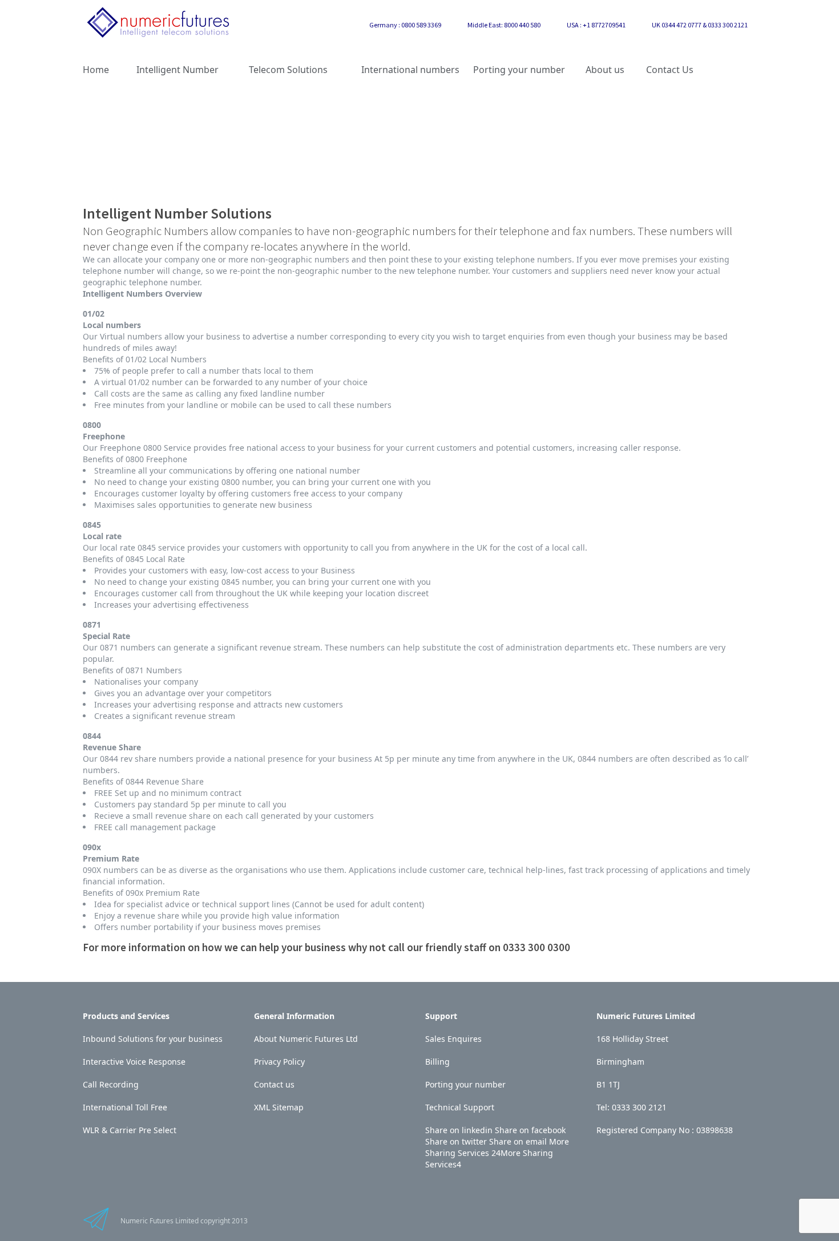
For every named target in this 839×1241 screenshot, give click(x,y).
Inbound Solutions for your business (153, 1038)
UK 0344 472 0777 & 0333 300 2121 (700, 25)
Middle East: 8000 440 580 (503, 25)
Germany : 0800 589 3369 (405, 25)
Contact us (274, 1084)
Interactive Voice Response (134, 1061)
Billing (437, 1061)
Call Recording (111, 1084)
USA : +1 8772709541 (596, 25)
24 (496, 1152)
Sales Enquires (453, 1038)
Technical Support (459, 1107)
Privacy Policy (279, 1061)
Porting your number (465, 1084)
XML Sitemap (279, 1107)
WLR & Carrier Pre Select (129, 1130)
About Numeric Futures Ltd (306, 1038)
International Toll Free (125, 1107)
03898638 (714, 1130)
